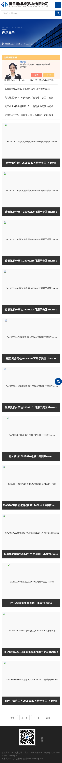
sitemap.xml (37, 758)
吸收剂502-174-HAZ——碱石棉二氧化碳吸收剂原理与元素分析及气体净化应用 (31, 80)
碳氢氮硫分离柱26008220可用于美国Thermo (31, 211)
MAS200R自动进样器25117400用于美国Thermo (31, 505)
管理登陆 (27, 758)
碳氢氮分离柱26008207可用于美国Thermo (31, 358)
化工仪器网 (17, 758)
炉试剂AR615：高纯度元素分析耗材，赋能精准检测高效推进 (31, 115)
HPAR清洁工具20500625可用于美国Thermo (31, 700)
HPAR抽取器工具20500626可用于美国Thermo (31, 652)
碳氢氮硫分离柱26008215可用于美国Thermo (31, 260)
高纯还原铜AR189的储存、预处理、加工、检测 (28, 97)
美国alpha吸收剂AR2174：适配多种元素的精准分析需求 (31, 106)
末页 (48, 718)
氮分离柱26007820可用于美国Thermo (31, 456)
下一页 (36, 718)
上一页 (24, 718)
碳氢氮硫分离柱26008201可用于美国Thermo (31, 407)
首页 (18, 43)
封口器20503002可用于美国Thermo (31, 603)
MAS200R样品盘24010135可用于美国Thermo (31, 554)
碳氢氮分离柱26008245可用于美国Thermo (31, 162)
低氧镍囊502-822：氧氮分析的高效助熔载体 (27, 89)
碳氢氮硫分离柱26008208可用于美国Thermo (31, 309)
